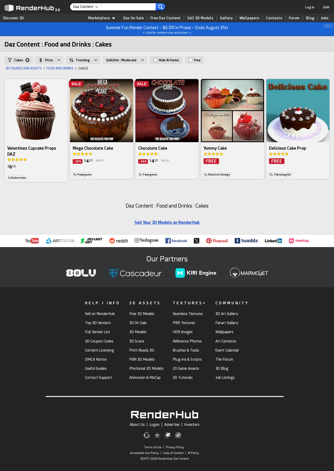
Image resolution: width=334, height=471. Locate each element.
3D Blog (221, 368)
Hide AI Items (168, 60)
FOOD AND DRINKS (59, 68)
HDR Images (183, 332)
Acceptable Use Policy (144, 453)
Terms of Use (153, 447)
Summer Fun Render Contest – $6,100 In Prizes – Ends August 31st (218, 29)
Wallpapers (249, 18)
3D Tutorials (183, 377)
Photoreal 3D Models (146, 368)
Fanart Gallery (226, 323)
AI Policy (193, 453)
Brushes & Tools (186, 350)
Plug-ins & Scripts (187, 359)
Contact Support (98, 377)
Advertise (171, 424)
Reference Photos (187, 341)
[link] (311, 7)
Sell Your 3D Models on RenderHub (167, 222)
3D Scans (136, 341)
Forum (294, 18)
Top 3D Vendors (98, 323)
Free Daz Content (165, 18)
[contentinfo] (87, 6)
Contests (274, 18)
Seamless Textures (188, 314)
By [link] (82, 174)
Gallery (226, 18)
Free (197, 60)
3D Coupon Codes (99, 341)
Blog (310, 18)
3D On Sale (138, 323)
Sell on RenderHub (100, 314)
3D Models (138, 332)
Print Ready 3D (141, 350)
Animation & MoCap (145, 377)
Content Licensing (99, 350)
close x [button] (328, 26)
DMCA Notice (96, 359)
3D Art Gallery (226, 314)
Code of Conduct (173, 453)
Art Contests (225, 341)
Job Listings (225, 377)
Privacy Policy (175, 447)
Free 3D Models (142, 314)
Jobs (325, 18)
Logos (155, 424)
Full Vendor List (97, 332)
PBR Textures (184, 323)
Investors (191, 424)
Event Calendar (227, 350)
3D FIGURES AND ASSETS (24, 68)
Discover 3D (13, 18)
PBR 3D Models (142, 359)
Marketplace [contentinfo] (99, 18)
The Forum (224, 359)
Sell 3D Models (200, 18)
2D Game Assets (186, 368)
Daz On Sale (133, 18)
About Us (137, 424)
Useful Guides (96, 368)
